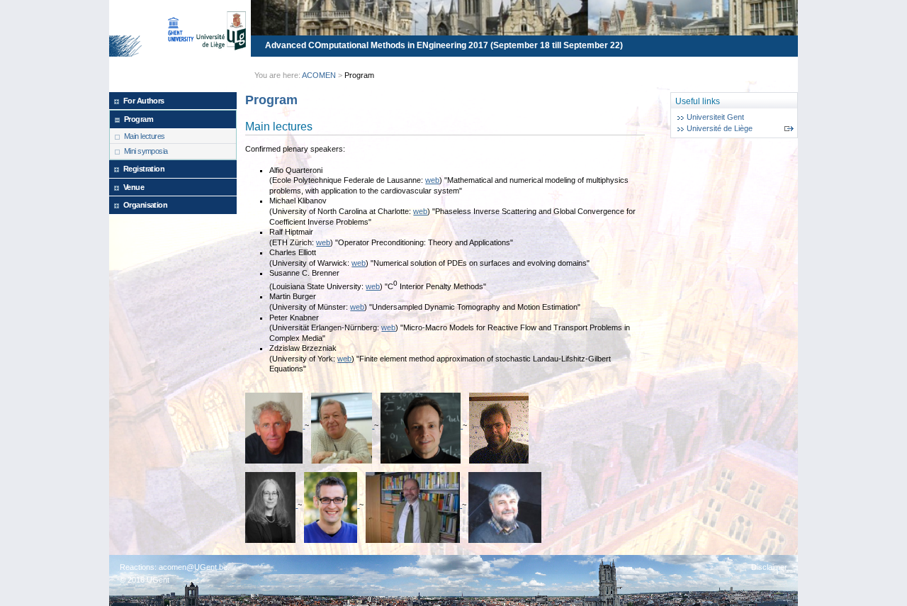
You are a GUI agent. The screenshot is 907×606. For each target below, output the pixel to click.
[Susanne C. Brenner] (271, 504)
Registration (143, 168)
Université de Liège (720, 128)
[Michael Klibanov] (342, 425)
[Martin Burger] (331, 504)
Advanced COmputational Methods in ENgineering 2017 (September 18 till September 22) (444, 45)
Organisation (145, 205)
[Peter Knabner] (414, 504)
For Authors (143, 100)
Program (138, 119)
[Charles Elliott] (499, 425)
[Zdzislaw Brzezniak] (504, 504)
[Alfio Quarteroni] (275, 425)
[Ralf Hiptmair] (422, 425)
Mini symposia (146, 151)
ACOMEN (319, 75)
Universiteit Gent (715, 117)
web (432, 180)
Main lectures (144, 136)
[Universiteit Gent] (203, 30)
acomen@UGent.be (193, 567)
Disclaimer (769, 567)
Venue (133, 187)
